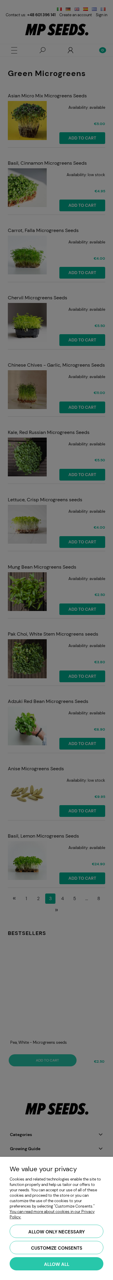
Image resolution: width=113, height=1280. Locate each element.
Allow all (56, 1264)
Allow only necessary (56, 1232)
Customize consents (56, 1248)
